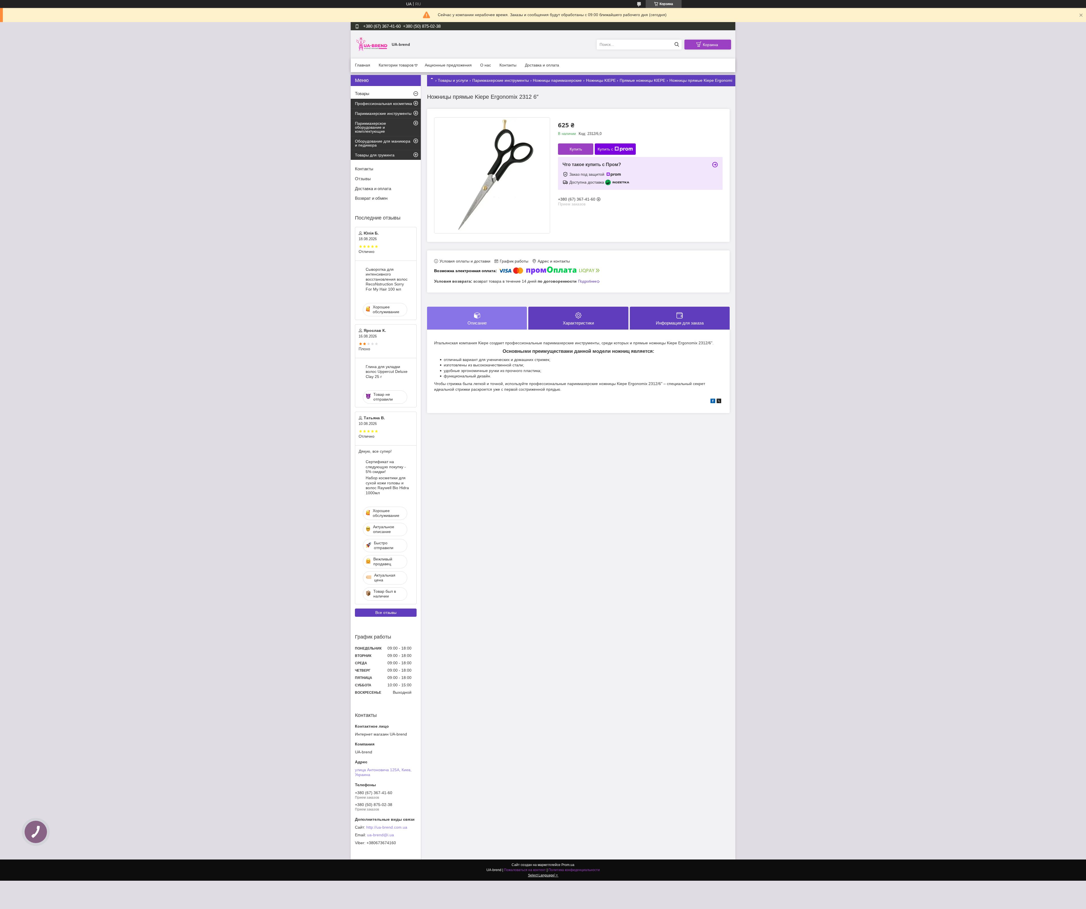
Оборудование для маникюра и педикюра (382, 143)
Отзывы (363, 178)
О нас (485, 65)
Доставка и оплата (542, 65)
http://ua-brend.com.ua (386, 827)
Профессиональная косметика (383, 103)
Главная (362, 65)
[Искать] (677, 45)
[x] (719, 401)
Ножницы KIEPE (601, 80)
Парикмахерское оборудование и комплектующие (370, 127)
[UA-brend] (372, 44)
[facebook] (712, 401)
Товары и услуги (453, 80)
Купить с (605, 149)
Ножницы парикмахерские (557, 80)
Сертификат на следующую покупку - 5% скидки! (386, 466)
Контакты (507, 65)
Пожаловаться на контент (525, 870)
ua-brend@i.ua (380, 835)
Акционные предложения (448, 65)
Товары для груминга (375, 155)
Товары (362, 93)
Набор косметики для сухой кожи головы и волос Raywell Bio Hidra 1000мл (387, 485)
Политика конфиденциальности (574, 870)
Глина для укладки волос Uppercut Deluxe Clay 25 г (387, 371)
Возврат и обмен (371, 198)
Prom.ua (567, 865)
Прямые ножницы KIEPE (642, 80)
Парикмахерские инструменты (500, 80)
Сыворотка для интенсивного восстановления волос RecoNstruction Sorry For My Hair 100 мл (387, 279)
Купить (576, 149)
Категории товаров (396, 65)
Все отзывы (386, 612)
